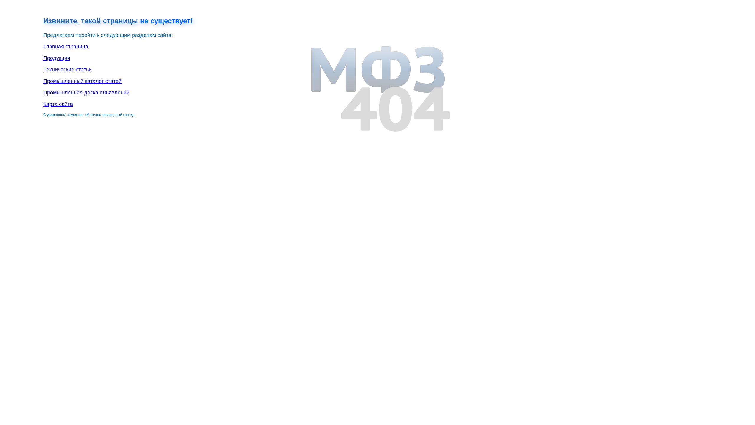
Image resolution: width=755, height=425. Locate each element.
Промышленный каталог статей (82, 81)
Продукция (56, 58)
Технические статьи (67, 70)
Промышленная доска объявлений (86, 93)
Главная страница (65, 47)
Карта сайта (58, 104)
